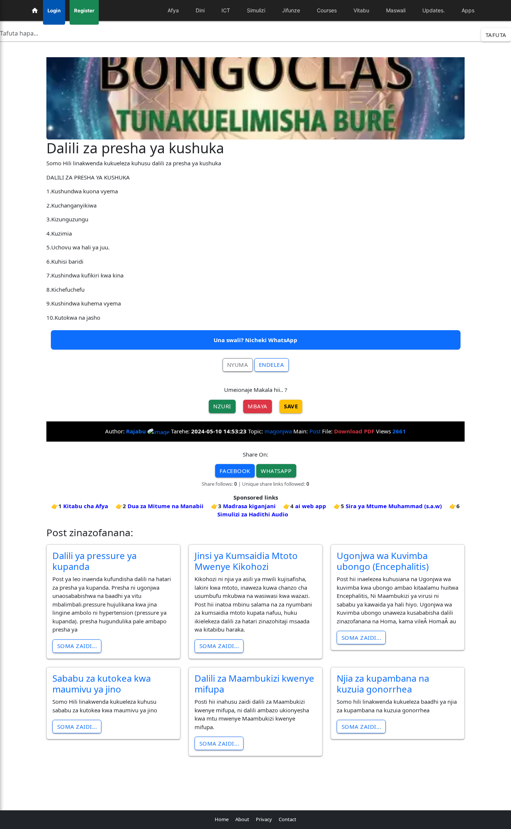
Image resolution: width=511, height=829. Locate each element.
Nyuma (237, 364)
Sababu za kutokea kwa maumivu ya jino (101, 683)
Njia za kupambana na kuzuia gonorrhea (383, 683)
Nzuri (222, 406)
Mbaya (257, 406)
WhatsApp (276, 471)
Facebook (235, 471)
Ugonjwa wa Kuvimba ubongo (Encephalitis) (383, 560)
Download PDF (354, 431)
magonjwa (278, 431)
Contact (287, 819)
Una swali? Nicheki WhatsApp (255, 340)
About (242, 819)
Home (222, 819)
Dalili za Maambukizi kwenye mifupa (254, 683)
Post (315, 431)
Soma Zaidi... (77, 646)
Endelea (271, 364)
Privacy (264, 819)
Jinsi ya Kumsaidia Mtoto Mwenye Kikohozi (246, 560)
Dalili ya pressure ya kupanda (94, 560)
